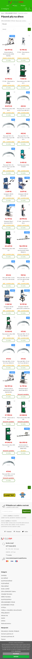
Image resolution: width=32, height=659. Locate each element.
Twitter (26, 531)
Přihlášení (23, 5)
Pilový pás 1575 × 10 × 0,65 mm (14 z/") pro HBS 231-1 (8, 166)
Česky (15, 5)
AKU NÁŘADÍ (4, 578)
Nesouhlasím (16, 653)
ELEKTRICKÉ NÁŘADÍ (6, 581)
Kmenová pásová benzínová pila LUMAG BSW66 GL (23, 250)
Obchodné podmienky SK (7, 636)
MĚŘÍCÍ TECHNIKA (6, 597)
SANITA (3, 618)
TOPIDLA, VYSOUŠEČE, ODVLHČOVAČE (11, 610)
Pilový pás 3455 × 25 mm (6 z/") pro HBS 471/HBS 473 (23, 279)
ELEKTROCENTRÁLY (6, 599)
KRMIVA (3, 621)
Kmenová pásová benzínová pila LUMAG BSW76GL (8, 54)
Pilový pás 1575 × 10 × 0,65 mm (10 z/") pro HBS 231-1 (23, 137)
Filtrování (4, 24)
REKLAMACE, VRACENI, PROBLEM (10, 631)
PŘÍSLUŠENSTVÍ (5, 613)
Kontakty (9, 555)
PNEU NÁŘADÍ (4, 586)
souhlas (10, 515)
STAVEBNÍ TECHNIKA (6, 594)
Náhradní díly (4, 615)
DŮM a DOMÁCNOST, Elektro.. (8, 591)
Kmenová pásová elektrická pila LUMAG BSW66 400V (23, 446)
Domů (2, 13)
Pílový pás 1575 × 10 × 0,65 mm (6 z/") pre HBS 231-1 (8, 137)
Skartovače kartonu (6, 623)
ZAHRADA (4, 575)
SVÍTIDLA (3, 607)
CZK (8, 5)
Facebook (8, 531)
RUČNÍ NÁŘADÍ (5, 583)
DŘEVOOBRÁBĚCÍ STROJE (11, 13)
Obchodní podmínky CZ (7, 634)
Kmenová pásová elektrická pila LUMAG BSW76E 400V (8, 390)
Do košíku (8, 60)
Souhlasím (16, 656)
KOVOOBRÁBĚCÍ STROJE (7, 605)
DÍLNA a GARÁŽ (5, 589)
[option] (9, 495)
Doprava (3, 639)
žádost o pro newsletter (11, 515)
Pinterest (17, 531)
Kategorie (6, 9)
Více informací (18, 651)
